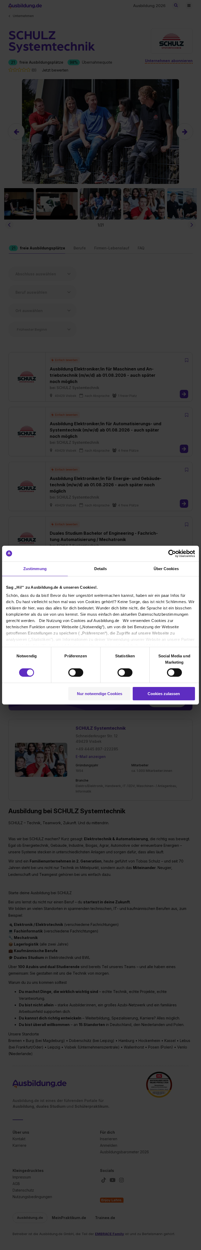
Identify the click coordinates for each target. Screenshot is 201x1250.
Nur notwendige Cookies (99, 693)
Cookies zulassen (164, 693)
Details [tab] (100, 568)
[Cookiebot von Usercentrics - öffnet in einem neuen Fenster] (172, 553)
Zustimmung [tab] (35, 568)
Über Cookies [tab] (166, 568)
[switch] (75, 672)
